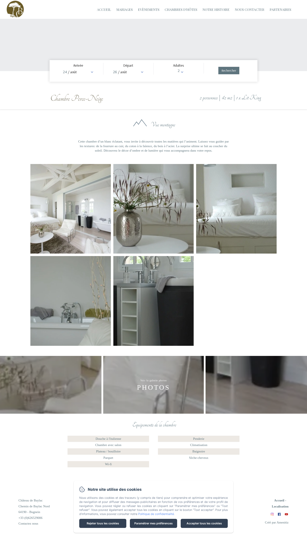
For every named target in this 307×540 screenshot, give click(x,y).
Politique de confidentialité (156, 514)
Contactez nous (28, 523)
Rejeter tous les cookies (103, 523)
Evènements (148, 9)
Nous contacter (249, 9)
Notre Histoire (216, 9)
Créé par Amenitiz (277, 522)
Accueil (104, 9)
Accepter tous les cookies (204, 523)
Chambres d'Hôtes (181, 9)
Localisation (280, 506)
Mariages (124, 9)
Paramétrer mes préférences (153, 523)
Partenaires (280, 9)
